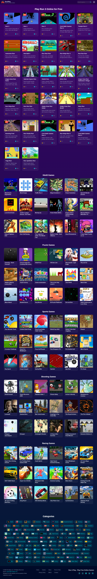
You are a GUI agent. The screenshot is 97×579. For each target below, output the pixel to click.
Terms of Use (57, 569)
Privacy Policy (42, 572)
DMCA (49, 572)
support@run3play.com (11, 571)
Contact (56, 572)
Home (37, 569)
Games (44, 569)
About (49, 569)
